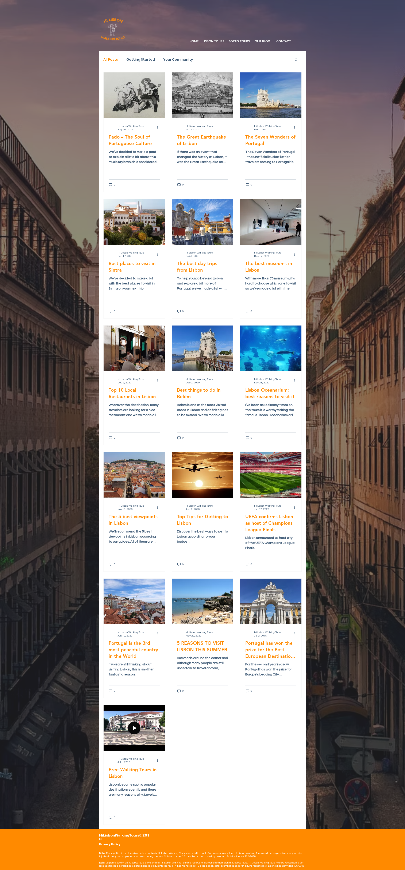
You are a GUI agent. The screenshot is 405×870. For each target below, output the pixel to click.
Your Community (178, 59)
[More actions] (159, 127)
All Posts (110, 59)
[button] (296, 60)
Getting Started (140, 59)
